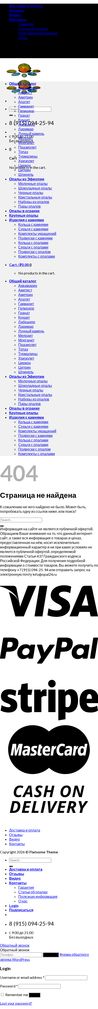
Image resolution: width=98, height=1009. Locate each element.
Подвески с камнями (35, 238)
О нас (23, 37)
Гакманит (26, 106)
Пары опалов (29, 206)
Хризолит (26, 161)
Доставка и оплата (25, 6)
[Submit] (11, 115)
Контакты (18, 19)
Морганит (26, 142)
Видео (15, 15)
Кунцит (24, 120)
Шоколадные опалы (35, 188)
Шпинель (26, 174)
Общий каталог (22, 83)
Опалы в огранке (24, 211)
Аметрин (25, 97)
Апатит (24, 102)
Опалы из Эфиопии (26, 179)
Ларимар (26, 129)
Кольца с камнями (33, 224)
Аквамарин (27, 88)
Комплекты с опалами (36, 256)
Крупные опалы (23, 215)
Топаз (23, 151)
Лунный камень (31, 133)
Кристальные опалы (35, 197)
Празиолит (27, 147)
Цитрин (24, 170)
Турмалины (28, 156)
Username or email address (22, 977)
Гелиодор (26, 111)
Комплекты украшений (37, 233)
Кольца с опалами (33, 242)
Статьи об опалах (33, 28)
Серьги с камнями (33, 229)
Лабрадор (26, 124)
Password (9, 986)
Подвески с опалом (34, 251)
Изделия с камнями (26, 220)
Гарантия (26, 24)
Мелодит (25, 138)
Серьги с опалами (33, 247)
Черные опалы (30, 192)
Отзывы (16, 10)
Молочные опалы (33, 183)
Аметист (25, 92)
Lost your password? (16, 1003)
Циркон (24, 165)
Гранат (24, 115)
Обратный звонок (14, 945)
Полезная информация (37, 33)
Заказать (51, 955)
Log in (35, 995)
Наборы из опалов (33, 201)
